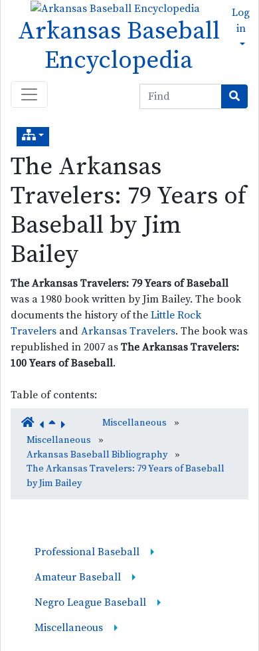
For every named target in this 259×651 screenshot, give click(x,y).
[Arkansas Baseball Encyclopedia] (112, 8)
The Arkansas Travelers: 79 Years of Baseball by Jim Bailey (128, 211)
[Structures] (33, 136)
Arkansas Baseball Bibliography (97, 455)
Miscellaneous (134, 423)
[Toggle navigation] (29, 94)
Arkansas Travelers (128, 331)
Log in (241, 20)
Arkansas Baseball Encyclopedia (119, 46)
